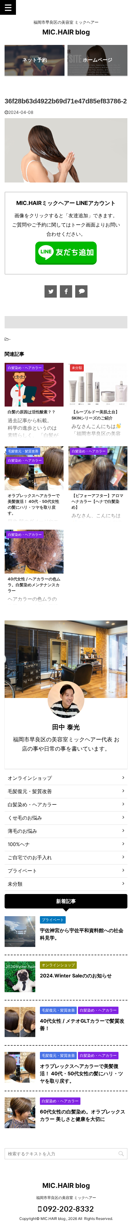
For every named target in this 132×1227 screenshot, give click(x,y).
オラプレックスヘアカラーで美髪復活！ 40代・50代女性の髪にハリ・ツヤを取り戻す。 (81, 1073)
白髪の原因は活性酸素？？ (32, 412)
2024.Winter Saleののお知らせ (76, 975)
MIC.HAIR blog (66, 32)
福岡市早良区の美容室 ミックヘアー (66, 1197)
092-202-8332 (67, 1208)
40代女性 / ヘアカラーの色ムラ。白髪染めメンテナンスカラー (34, 585)
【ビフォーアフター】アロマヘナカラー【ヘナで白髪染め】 (97, 501)
